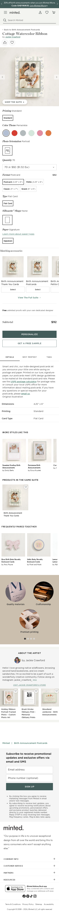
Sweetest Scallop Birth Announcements (11, 466)
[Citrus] (48, 133)
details (10, 357)
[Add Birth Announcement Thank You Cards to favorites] (26, 487)
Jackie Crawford (12, 37)
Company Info (11, 859)
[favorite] (12, 42)
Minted (6, 743)
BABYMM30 (23, 5)
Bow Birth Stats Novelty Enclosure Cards (11, 560)
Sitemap (38, 904)
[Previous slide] (2, 77)
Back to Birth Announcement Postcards (22, 30)
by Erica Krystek (34, 470)
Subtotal (7, 322)
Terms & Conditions (13, 904)
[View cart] (53, 12)
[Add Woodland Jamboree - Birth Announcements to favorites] (56, 691)
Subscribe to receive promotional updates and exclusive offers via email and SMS (28, 757)
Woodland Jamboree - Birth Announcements (50, 712)
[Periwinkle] (6, 133)
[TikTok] (31, 896)
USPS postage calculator (24, 381)
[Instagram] (35, 896)
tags (49, 357)
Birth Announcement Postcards (30, 743)
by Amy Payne (7, 564)
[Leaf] (31, 133)
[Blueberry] (23, 133)
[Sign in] (40, 12)
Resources (9, 879)
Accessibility (49, 904)
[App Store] (15, 888)
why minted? (29, 357)
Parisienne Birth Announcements (34, 466)
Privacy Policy (28, 904)
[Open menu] (5, 12)
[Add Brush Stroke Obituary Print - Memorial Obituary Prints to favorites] (36, 691)
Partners (8, 873)
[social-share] (4, 42)
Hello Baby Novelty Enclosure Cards (35, 560)
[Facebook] (24, 896)
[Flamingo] (40, 133)
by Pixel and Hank (34, 564)
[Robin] (14, 133)
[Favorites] (46, 12)
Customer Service (13, 866)
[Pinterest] (27, 896)
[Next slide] (56, 77)
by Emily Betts (8, 470)
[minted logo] (15, 12)
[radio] (7, 118)
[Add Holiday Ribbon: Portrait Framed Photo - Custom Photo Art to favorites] (15, 691)
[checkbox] (13, 289)
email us (25, 393)
